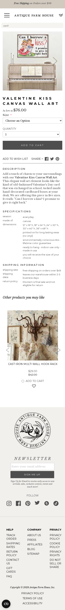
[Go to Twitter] (52, 159)
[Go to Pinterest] (57, 159)
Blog (31, 549)
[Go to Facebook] (46, 159)
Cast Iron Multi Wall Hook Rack (32, 364)
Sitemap (33, 553)
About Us (34, 535)
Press (31, 539)
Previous (6, 351)
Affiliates (34, 544)
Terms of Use (33, 598)
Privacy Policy (32, 593)
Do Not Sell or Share (55, 563)
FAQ (9, 576)
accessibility (32, 603)
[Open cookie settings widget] (6, 604)
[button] (6, 15)
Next (58, 351)
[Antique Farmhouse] (34, 15)
